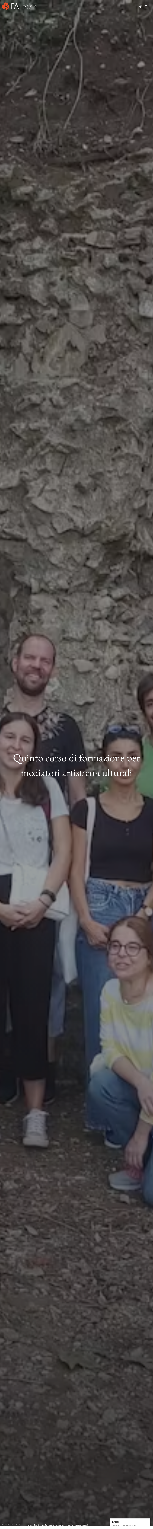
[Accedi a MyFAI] (140, 6)
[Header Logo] (19, 6)
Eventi (36, 1525)
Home (29, 1525)
